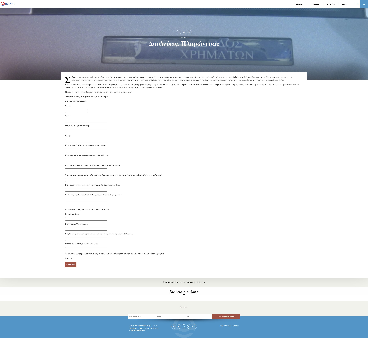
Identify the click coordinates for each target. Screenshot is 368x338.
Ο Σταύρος (315, 4)
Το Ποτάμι (330, 4)
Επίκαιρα (298, 4)
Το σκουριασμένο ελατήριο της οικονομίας (183, 282)
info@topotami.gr (139, 330)
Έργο (344, 4)
